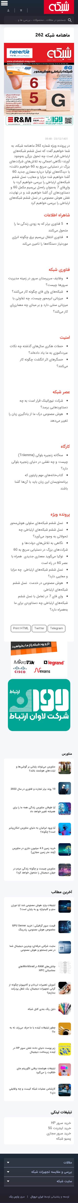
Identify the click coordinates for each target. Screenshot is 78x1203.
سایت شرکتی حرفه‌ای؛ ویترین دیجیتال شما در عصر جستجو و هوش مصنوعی (32, 948)
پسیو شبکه (63, 1138)
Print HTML (20, 628)
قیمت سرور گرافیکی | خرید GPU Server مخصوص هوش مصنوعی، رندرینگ (33, 928)
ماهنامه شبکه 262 (52, 35)
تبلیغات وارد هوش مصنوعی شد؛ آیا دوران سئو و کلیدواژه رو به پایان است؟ (33, 907)
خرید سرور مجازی (59, 1133)
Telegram (56, 628)
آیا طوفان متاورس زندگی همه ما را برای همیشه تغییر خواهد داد (34, 809)
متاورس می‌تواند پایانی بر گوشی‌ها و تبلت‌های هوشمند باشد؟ (35, 769)
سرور (17, 1197)
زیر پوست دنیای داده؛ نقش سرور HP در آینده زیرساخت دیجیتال (34, 1050)
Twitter (39, 628)
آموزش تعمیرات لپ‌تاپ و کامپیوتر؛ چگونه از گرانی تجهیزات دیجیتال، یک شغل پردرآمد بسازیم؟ (32, 989)
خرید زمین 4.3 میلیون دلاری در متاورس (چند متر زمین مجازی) (33, 850)
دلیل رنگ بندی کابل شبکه (41, 1009)
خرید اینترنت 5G (59, 1128)
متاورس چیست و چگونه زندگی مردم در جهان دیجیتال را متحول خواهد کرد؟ (34, 871)
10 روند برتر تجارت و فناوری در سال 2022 (33, 789)
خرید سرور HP (61, 1123)
